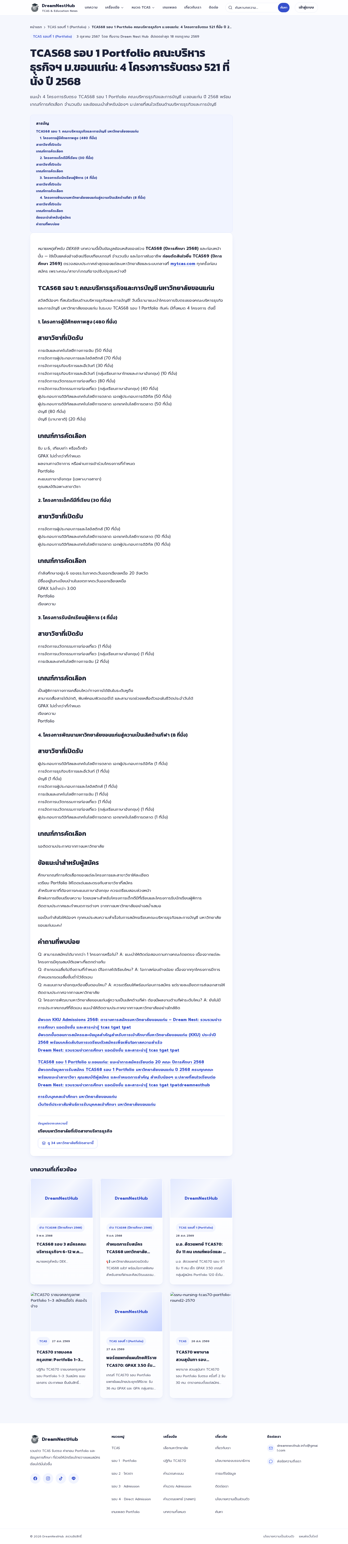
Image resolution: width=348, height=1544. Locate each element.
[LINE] (73, 1478)
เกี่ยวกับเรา (192, 7)
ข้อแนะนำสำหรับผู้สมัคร (53, 217)
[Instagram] (48, 1478)
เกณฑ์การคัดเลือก (49, 151)
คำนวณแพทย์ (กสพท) (179, 1499)
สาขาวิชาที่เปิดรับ (48, 144)
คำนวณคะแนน (173, 1473)
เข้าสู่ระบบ (306, 7)
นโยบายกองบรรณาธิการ (232, 1460)
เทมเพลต (170, 7)
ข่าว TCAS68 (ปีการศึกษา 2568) (60, 1227)
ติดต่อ (213, 7)
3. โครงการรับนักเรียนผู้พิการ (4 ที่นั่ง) (68, 177)
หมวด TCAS (141, 7)
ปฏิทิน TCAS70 (174, 1460)
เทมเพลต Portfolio (126, 1511)
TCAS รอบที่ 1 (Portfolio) (66, 27)
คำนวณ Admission (177, 1486)
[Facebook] (35, 1478)
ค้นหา (283, 7)
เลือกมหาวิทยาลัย (175, 1448)
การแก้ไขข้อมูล (225, 1473)
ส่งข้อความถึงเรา (289, 1461)
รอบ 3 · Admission (125, 1486)
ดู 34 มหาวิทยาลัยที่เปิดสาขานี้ (71, 1143)
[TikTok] (61, 1478)
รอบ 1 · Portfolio (124, 1460)
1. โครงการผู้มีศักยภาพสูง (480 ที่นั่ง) (68, 138)
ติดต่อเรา (221, 1486)
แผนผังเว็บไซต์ (308, 1536)
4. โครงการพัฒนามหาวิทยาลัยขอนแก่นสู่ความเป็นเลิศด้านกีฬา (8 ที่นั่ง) (92, 197)
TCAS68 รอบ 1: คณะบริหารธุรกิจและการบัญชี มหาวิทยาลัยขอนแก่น (87, 131)
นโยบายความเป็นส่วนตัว (232, 1499)
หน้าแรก (36, 27)
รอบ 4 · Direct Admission (131, 1499)
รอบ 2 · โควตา (122, 1473)
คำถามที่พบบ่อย (47, 224)
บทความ (91, 7)
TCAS (43, 1341)
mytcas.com (182, 264)
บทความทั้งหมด (174, 1511)
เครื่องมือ (112, 7)
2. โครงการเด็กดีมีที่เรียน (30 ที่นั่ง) (66, 157)
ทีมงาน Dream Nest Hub (129, 36)
